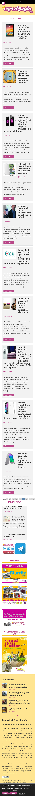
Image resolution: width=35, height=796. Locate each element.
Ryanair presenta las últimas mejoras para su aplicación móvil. (24, 211)
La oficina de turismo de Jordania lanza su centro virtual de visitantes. (24, 305)
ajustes (15, 790)
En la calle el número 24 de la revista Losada (14, 524)
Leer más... (8, 63)
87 (30, 499)
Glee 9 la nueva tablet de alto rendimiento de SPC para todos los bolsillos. (24, 32)
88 (33, 499)
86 (27, 499)
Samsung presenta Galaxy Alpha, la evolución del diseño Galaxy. (24, 460)
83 (17, 499)
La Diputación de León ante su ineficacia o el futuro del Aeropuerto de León (18, 693)
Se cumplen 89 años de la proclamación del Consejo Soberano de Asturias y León (18, 685)
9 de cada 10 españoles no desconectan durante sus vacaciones (24, 168)
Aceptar (5, 793)
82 (13, 499)
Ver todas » (17, 716)
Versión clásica (17, 2)
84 (20, 499)
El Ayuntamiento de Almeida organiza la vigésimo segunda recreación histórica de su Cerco (19, 701)
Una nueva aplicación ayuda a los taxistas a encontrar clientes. (23, 77)
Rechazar (13, 793)
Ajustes (21, 793)
